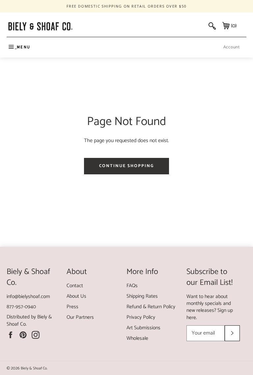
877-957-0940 (21, 307)
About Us (76, 296)
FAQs (132, 286)
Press (72, 307)
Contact (75, 286)
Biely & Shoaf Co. (34, 368)
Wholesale (137, 338)
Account (231, 47)
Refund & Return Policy (150, 307)
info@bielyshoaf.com (28, 296)
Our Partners (80, 317)
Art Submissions (143, 328)
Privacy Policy (140, 317)
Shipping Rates (142, 296)
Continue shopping (126, 165)
